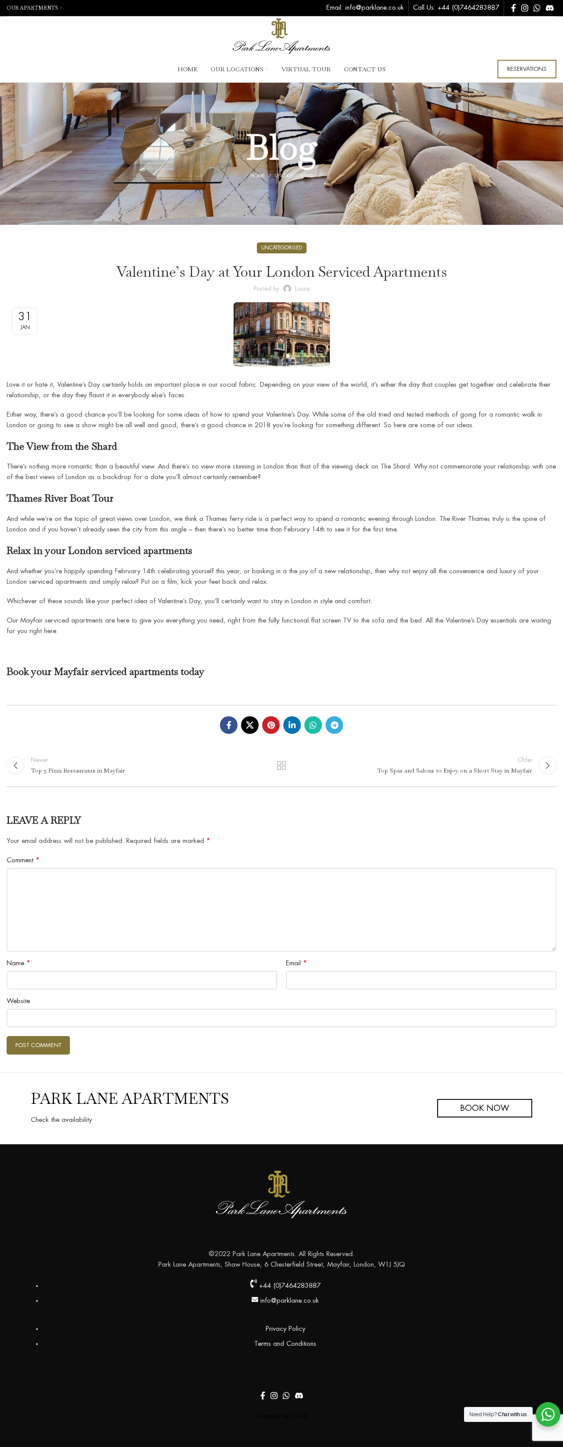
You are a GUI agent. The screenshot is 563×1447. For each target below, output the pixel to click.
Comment (23, 860)
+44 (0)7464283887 (468, 7)
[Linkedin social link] (292, 725)
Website (18, 1001)
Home (257, 175)
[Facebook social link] (513, 8)
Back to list (281, 765)
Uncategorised (293, 175)
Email (296, 963)
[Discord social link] (549, 8)
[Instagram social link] (525, 8)
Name (18, 963)
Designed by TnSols (281, 1416)
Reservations (527, 69)
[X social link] (250, 725)
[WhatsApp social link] (537, 8)
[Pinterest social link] (271, 725)
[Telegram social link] (334, 725)
